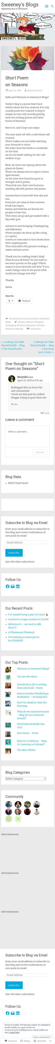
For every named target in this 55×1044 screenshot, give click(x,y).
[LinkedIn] (18, 586)
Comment (39, 452)
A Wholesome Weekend (21, 632)
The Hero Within (26, 750)
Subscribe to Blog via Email (26, 523)
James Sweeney (34, 90)
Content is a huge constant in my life (28, 619)
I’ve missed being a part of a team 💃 (28, 614)
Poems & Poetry (31, 318)
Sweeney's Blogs (19, 5)
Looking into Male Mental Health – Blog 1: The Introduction (13, 345)
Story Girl (37, 387)
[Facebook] (7, 586)
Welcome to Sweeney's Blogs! (33, 668)
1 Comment (35, 329)
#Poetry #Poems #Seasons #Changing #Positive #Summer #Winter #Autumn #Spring (25, 325)
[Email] (12, 586)
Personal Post (15, 318)
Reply (46, 413)
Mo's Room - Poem (27, 733)
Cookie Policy (14, 1032)
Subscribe (14, 552)
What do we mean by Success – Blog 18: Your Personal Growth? (33, 715)
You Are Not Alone (27, 676)
